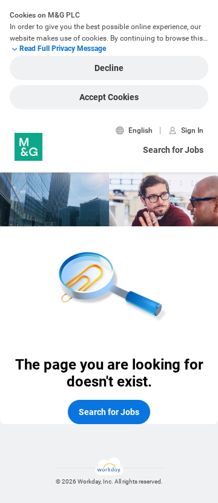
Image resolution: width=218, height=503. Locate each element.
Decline (109, 68)
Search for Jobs (173, 150)
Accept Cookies (109, 97)
